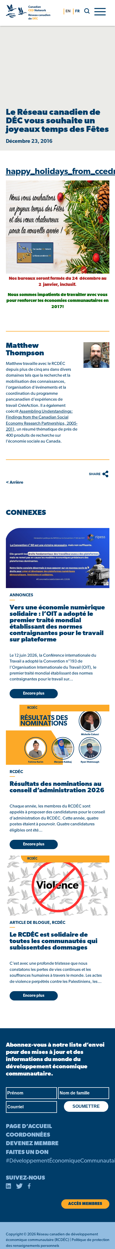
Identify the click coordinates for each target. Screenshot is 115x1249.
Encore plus (33, 694)
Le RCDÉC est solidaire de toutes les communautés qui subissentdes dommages (53, 941)
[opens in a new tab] (57, 558)
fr (77, 11)
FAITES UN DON (27, 1152)
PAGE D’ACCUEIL (29, 1126)
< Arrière (14, 482)
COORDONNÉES (28, 1135)
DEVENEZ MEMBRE (32, 1143)
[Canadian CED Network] (28, 13)
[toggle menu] (100, 11)
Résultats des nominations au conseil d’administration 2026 (57, 787)
